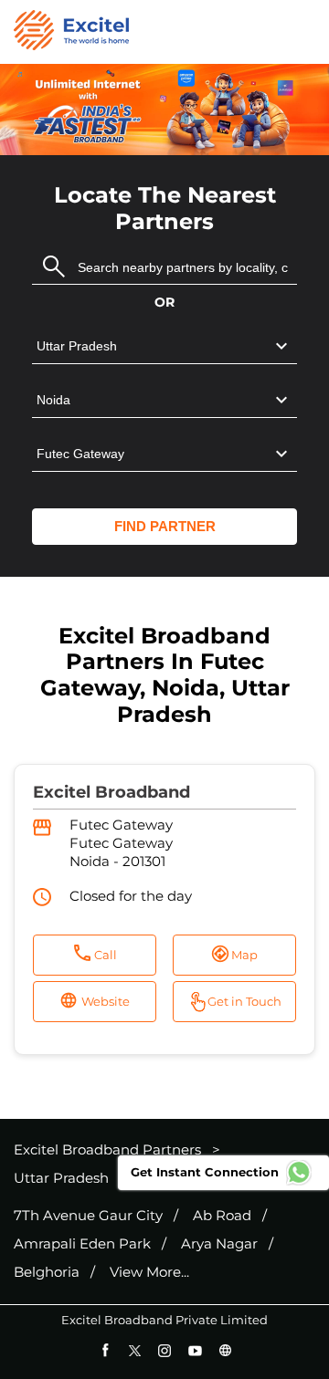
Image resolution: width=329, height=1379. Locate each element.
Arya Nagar (219, 1244)
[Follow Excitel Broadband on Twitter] (134, 1350)
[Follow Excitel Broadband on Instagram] (164, 1350)
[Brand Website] (225, 1350)
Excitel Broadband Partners (109, 1149)
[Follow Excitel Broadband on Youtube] (195, 1350)
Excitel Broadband (111, 792)
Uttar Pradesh (61, 1177)
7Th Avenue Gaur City (88, 1215)
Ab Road (222, 1215)
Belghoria (47, 1272)
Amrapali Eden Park (82, 1244)
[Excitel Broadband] (71, 32)
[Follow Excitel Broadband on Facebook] (104, 1350)
